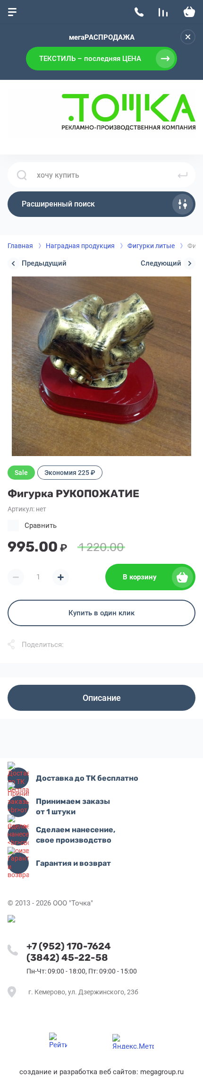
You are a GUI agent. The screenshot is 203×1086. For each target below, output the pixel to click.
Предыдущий (44, 263)
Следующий (161, 263)
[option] (101, 366)
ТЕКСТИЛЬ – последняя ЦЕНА (90, 58)
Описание (102, 698)
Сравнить (41, 525)
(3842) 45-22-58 (67, 957)
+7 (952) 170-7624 (68, 946)
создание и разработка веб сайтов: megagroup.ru (101, 1072)
